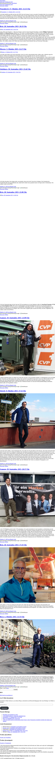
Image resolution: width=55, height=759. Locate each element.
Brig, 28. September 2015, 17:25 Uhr (13, 545)
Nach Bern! (6, 1)
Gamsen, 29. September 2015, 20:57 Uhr (15, 469)
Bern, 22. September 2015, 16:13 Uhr (19, 730)
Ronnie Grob (6, 728)
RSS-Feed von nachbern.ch (6, 695)
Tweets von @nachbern (5, 737)
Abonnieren (4, 708)
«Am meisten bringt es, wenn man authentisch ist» (14, 716)
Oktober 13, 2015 (4, 385)
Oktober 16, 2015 (4, 63)
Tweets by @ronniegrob (5, 743)
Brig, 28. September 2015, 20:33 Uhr (13, 26)
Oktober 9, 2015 (3, 685)
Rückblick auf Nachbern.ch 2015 (10, 714)
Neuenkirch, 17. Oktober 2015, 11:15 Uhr (15, 9)
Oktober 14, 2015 (4, 312)
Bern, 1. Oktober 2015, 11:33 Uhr (12, 617)
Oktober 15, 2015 (4, 186)
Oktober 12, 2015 (4, 463)
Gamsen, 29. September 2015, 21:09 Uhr (15, 318)
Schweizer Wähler (4, 5)
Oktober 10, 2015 (4, 611)
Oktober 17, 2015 (4, 43)
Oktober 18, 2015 (4, 20)
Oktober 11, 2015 (4, 539)
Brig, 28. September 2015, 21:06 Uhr (13, 192)
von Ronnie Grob (12, 20)
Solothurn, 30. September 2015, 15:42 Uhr (15, 69)
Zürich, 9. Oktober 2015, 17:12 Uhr (13, 391)
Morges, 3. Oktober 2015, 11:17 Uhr (13, 49)
